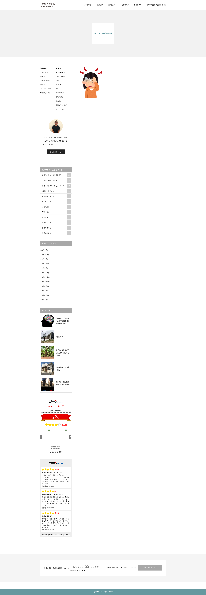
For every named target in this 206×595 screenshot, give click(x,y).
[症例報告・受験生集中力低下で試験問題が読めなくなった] (47, 321)
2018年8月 (43, 286)
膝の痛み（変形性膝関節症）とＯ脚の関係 (62, 384)
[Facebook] (55, 158)
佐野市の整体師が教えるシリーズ (56, 186)
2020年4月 (43, 250)
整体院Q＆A (112, 5)
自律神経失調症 (60, 93)
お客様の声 (125, 5)
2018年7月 (43, 291)
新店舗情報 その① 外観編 (63, 368)
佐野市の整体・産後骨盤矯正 (56, 175)
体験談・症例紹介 (56, 191)
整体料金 (42, 76)
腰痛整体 (58, 85)
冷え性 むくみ (55, 201)
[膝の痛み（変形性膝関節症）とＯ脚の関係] (47, 384)
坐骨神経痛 (55, 207)
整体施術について (45, 81)
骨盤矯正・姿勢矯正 (61, 105)
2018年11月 (44, 273)
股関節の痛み (60, 97)
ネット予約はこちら (150, 568)
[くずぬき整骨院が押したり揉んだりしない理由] (47, 352)
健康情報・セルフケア (55, 196)
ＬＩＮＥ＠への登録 (45, 89)
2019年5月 (43, 264)
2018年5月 (43, 300)
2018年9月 (43, 282)
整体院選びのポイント (46, 93)
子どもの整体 (60, 109)
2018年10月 (44, 277)
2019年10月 (44, 255)
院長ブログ (137, 5)
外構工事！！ (60, 337)
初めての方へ (87, 5)
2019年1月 (43, 268)
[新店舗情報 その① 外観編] (47, 368)
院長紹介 (100, 5)
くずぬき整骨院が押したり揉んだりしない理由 (62, 352)
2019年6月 (43, 259)
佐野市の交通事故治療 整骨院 (156, 5)
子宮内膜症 (55, 212)
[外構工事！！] (47, 336)
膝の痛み (58, 101)
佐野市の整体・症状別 (56, 180)
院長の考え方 (55, 233)
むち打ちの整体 (60, 76)
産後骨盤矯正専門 (61, 72)
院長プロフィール (56, 152)
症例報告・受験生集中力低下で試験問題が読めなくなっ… (62, 321)
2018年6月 (43, 295)
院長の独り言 (55, 228)
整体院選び (55, 217)
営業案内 (42, 85)
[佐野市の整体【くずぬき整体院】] (48, 5)
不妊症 (58, 81)
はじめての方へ (44, 72)
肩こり (58, 89)
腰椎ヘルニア (55, 223)
